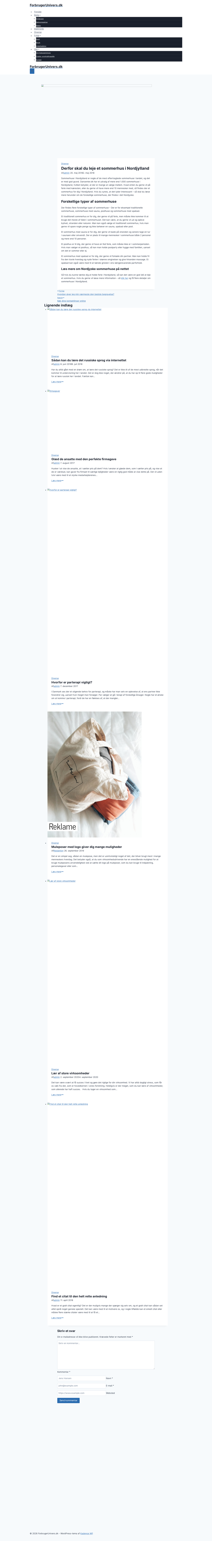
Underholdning (41, 46)
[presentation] (107, 329)
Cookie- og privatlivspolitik (45, 56)
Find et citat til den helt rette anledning (79, 1296)
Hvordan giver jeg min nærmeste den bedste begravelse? (85, 292)
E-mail (110, 1385)
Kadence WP (86, 1533)
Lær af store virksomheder (70, 1073)
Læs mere (57, 381)
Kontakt (38, 60)
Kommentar (63, 1372)
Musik (38, 43)
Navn (109, 1378)
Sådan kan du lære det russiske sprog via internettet (88, 360)
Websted (110, 1393)
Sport (38, 39)
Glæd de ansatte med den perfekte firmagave (83, 459)
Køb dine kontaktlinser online (71, 299)
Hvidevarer (40, 19)
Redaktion (59, 851)
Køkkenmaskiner (42, 22)
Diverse (38, 32)
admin (66, 173)
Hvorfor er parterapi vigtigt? (71, 682)
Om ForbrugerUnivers (43, 53)
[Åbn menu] (32, 71)
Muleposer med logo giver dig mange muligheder (86, 847)
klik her (124, 278)
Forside (37, 12)
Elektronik (39, 29)
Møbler (38, 26)
